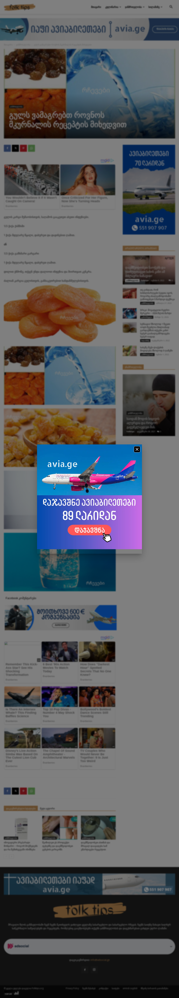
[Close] (137, 449)
